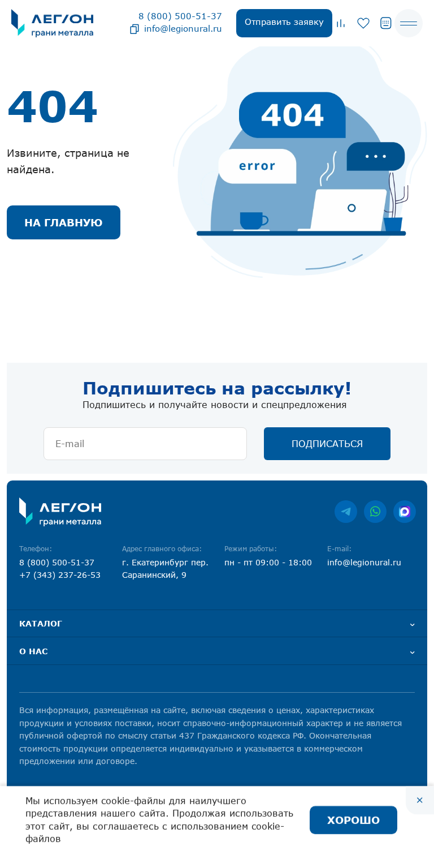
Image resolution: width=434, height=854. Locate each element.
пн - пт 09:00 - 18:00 (268, 562)
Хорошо (353, 820)
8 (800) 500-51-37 (180, 16)
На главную (63, 222)
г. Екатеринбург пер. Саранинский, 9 (165, 568)
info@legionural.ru (183, 28)
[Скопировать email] (134, 28)
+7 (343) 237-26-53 (60, 575)
